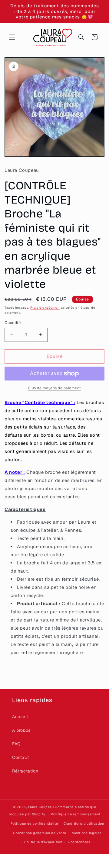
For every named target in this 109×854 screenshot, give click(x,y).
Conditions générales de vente (39, 833)
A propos (21, 730)
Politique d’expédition (43, 842)
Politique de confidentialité (34, 823)
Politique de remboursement (75, 814)
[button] (12, 37)
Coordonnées (79, 842)
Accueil (20, 716)
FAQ (16, 743)
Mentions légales (86, 833)
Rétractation (25, 771)
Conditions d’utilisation (84, 823)
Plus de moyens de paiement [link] (54, 388)
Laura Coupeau (41, 807)
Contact (20, 757)
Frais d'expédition (45, 308)
